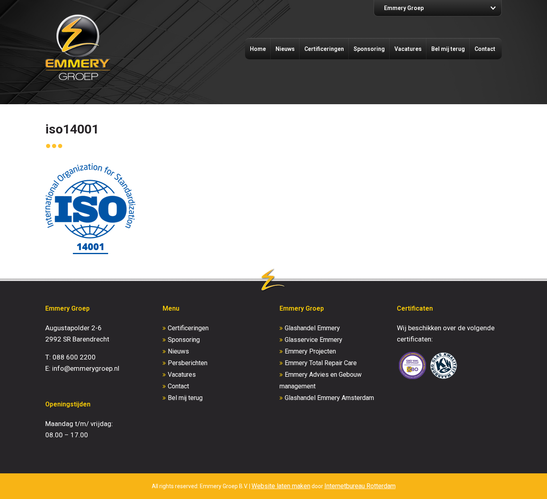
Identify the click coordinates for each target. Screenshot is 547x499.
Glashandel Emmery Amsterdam (329, 398)
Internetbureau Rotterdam (360, 486)
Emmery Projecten (310, 351)
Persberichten (187, 363)
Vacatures (408, 49)
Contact (485, 49)
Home (258, 49)
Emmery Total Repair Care (321, 363)
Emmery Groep (404, 8)
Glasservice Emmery (313, 339)
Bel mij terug (448, 49)
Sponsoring (369, 49)
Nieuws (285, 49)
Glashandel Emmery (312, 328)
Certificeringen (324, 49)
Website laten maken (280, 486)
